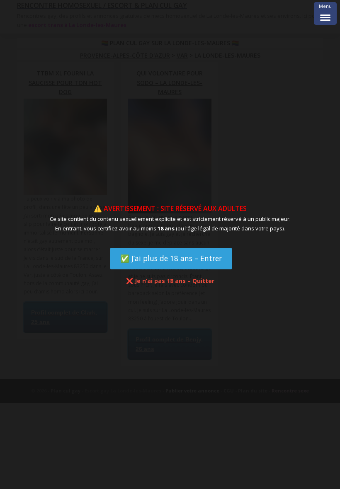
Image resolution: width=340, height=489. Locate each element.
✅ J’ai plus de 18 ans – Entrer (171, 258)
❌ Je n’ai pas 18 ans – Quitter (170, 281)
